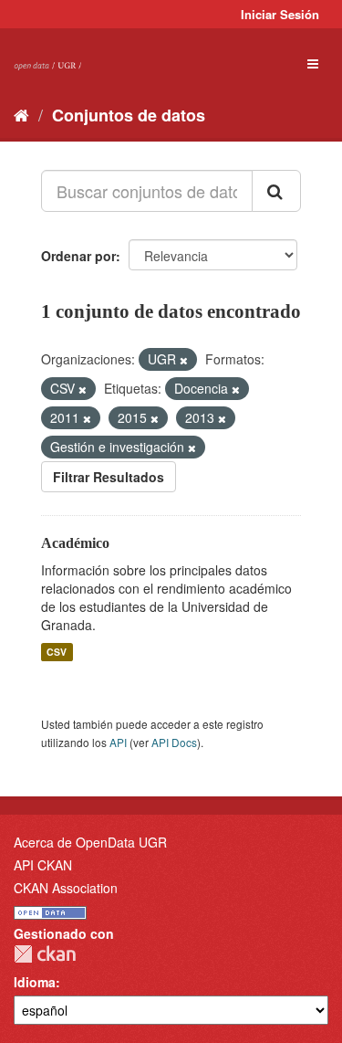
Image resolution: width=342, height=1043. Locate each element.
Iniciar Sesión (280, 14)
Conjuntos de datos (128, 115)
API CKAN (43, 865)
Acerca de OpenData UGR (90, 842)
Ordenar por (78, 256)
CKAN (45, 954)
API (118, 742)
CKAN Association (66, 888)
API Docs (174, 742)
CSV (57, 651)
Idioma (35, 982)
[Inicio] (21, 114)
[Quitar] (184, 360)
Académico (75, 543)
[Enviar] (276, 191)
